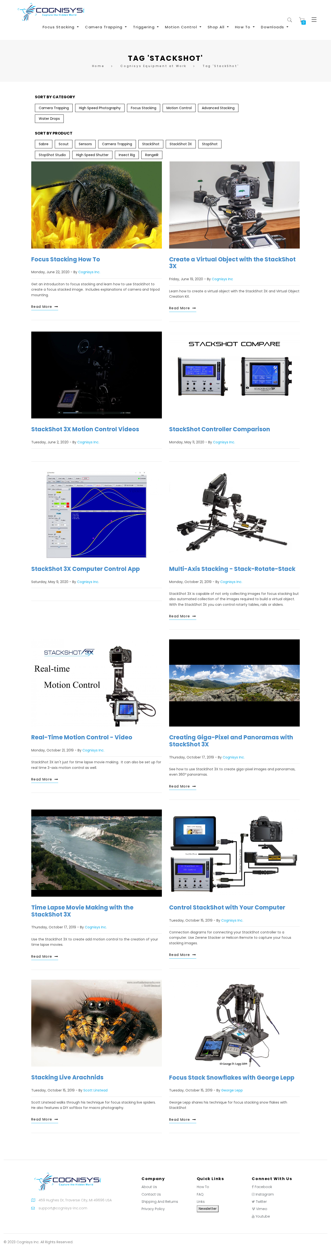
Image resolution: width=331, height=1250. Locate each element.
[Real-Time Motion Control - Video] (96, 683)
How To (203, 1186)
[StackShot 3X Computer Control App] (96, 514)
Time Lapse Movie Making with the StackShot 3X (82, 910)
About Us (149, 1186)
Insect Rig (127, 154)
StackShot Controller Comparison (219, 429)
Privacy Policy (153, 1208)
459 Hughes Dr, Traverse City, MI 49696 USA (75, 1200)
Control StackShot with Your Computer (227, 907)
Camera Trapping (54, 108)
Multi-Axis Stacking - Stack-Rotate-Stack (232, 569)
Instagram (265, 1194)
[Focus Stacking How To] (96, 205)
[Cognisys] (51, 11)
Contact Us (151, 1194)
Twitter (261, 1201)
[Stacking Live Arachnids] (96, 1023)
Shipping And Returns (160, 1201)
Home (98, 66)
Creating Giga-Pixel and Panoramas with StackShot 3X (231, 740)
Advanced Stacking (218, 108)
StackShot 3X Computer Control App (85, 569)
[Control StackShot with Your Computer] (234, 853)
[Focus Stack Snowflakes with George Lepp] (234, 1023)
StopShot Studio (52, 154)
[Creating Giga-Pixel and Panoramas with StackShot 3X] (234, 683)
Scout (64, 144)
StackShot (150, 144)
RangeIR (151, 154)
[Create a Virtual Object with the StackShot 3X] (234, 205)
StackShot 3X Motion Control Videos (85, 429)
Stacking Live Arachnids (67, 1077)
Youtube (263, 1216)
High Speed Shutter (92, 154)
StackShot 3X (181, 144)
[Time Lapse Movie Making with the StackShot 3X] (96, 853)
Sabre (43, 144)
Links (201, 1201)
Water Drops (49, 118)
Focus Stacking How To (65, 259)
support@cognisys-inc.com (63, 1208)
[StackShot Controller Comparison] (234, 375)
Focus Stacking (143, 108)
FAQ (200, 1194)
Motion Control (179, 108)
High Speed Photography (100, 108)
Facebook (263, 1186)
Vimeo (261, 1208)
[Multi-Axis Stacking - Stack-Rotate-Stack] (234, 514)
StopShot (210, 144)
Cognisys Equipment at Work (153, 66)
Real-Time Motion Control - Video (81, 737)
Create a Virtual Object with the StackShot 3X (232, 262)
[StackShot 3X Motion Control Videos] (96, 375)
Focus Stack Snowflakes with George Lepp (231, 1078)
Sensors (85, 144)
